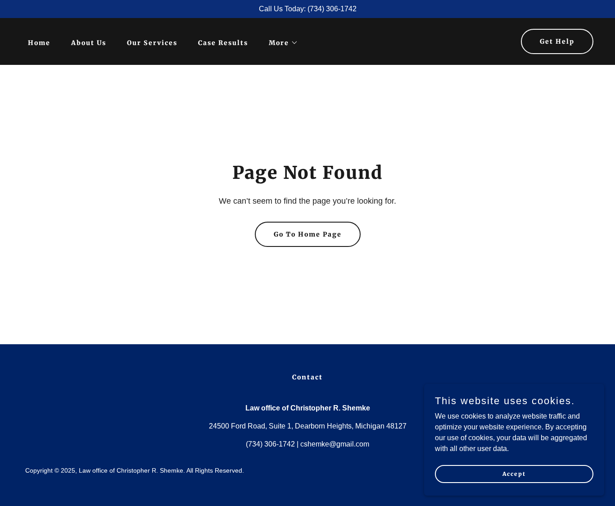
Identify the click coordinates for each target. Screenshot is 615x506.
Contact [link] (307, 377)
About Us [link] (88, 43)
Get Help (557, 41)
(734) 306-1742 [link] (270, 444)
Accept (514, 473)
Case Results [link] (223, 43)
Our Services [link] (152, 43)
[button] (280, 42)
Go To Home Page (308, 234)
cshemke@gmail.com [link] (334, 444)
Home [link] (39, 43)
